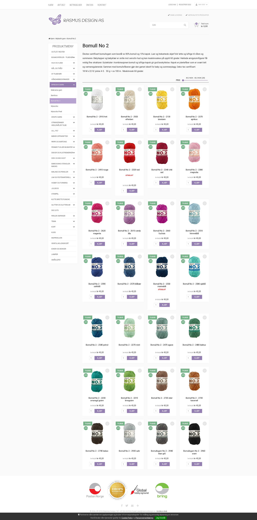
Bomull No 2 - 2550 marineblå (161, 285)
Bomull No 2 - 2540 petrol (97, 345)
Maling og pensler (59, 172)
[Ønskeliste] (107, 89)
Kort (53, 227)
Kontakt (102, 5)
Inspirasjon (56, 238)
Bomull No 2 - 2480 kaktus (194, 345)
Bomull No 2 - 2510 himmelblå (194, 232)
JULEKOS (55, 188)
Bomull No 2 (71, 39)
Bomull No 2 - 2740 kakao (97, 451)
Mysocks (54, 106)
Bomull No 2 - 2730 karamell (194, 399)
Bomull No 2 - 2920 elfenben (129, 118)
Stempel (55, 194)
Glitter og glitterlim (60, 205)
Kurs (53, 232)
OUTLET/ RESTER (58, 52)
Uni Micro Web (161, 511)
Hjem (50, 5)
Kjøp (99, 130)
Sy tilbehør (56, 74)
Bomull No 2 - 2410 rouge (97, 170)
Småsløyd (56, 260)
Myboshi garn (61, 39)
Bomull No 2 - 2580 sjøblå (194, 284)
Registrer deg (185, 5)
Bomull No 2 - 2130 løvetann (161, 118)
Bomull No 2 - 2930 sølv (129, 451)
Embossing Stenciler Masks (60, 165)
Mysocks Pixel (56, 111)
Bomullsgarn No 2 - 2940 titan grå (162, 452)
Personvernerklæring (144, 518)
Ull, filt (54, 131)
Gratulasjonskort (60, 243)
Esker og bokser (58, 249)
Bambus (54, 95)
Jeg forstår (160, 518)
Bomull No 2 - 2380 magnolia (194, 171)
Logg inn (172, 5)
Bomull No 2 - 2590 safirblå (97, 285)
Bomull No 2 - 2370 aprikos (194, 118)
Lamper (54, 254)
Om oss (89, 5)
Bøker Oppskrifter (59, 136)
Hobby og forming (59, 183)
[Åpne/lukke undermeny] (74, 57)
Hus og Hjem (57, 63)
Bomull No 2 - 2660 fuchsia (161, 232)
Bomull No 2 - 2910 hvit (97, 116)
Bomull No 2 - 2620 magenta (97, 232)
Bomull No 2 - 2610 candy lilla (129, 232)
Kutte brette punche (60, 199)
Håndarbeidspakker (60, 79)
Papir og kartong (59, 142)
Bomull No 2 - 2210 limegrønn (129, 399)
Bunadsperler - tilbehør (62, 57)
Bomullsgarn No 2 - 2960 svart (194, 452)
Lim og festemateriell (61, 177)
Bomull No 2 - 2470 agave (162, 345)
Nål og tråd (56, 68)
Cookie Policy (127, 518)
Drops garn (56, 117)
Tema (53, 221)
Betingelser (76, 5)
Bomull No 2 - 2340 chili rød (162, 171)
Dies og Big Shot (58, 158)
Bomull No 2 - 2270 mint (129, 345)
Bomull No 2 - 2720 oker (162, 398)
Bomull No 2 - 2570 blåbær (129, 284)
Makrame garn (56, 90)
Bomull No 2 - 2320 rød (129, 170)
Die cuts (55, 210)
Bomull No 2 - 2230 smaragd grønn (97, 399)
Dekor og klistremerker (62, 153)
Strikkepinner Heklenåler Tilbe (59, 123)
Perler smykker (58, 216)
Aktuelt (61, 5)
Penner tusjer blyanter (62, 147)
